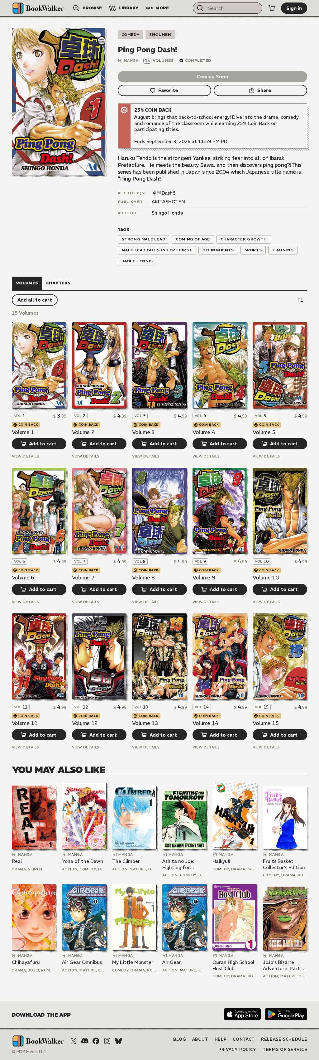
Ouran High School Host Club (233, 965)
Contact (244, 1039)
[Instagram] (107, 1041)
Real (17, 861)
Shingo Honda (167, 213)
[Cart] (272, 8)
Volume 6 (23, 577)
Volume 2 (83, 432)
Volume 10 (266, 577)
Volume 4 (204, 432)
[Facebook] (96, 1041)
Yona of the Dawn (82, 861)
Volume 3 (143, 432)
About (200, 1039)
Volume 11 (25, 723)
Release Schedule (284, 1039)
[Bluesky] (118, 1041)
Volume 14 (205, 723)
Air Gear (171, 962)
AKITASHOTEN (168, 202)
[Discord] (84, 1041)
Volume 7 (83, 577)
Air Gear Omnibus (82, 962)
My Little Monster (132, 962)
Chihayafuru (26, 962)
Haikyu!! (221, 861)
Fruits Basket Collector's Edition (284, 864)
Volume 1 (23, 432)
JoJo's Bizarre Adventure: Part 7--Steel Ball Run (284, 965)
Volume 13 (145, 723)
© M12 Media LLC (29, 1052)
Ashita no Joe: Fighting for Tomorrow (178, 864)
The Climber (126, 861)
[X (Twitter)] (73, 1041)
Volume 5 (264, 432)
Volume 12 (85, 723)
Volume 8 (143, 577)
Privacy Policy (237, 1050)
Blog (179, 1039)
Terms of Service (285, 1050)
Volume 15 (266, 723)
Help (221, 1039)
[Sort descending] (300, 300)
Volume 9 (204, 577)
